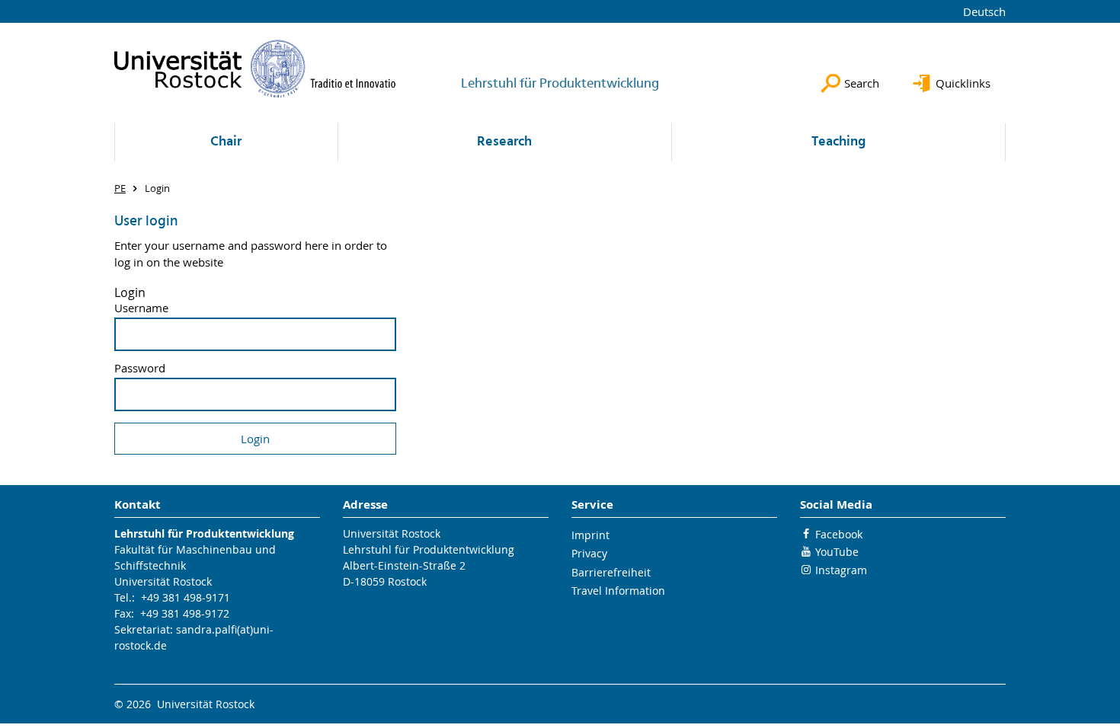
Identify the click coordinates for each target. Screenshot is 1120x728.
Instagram (841, 570)
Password (139, 368)
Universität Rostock (163, 581)
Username (141, 308)
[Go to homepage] (255, 68)
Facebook (838, 534)
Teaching (838, 142)
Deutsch (984, 11)
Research (504, 142)
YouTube (837, 551)
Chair (226, 142)
